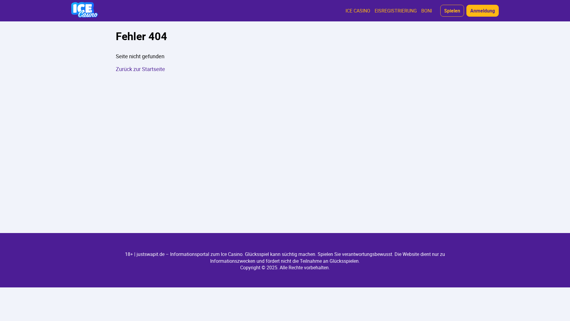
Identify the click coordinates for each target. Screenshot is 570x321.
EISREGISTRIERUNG (396, 10)
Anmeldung (482, 10)
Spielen (452, 10)
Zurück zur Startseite (140, 69)
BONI (426, 10)
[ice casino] (84, 10)
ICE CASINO (358, 10)
